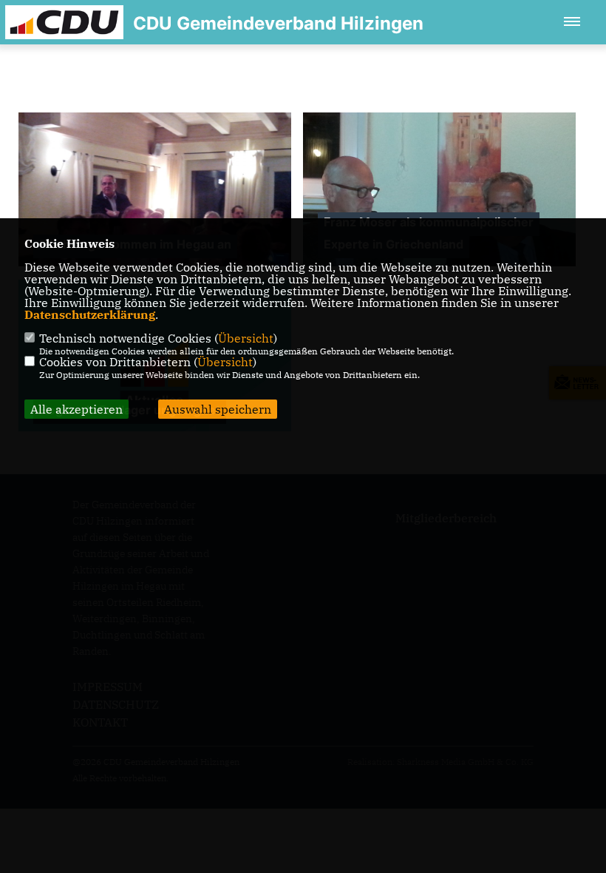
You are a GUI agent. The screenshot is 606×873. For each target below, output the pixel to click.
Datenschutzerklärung (89, 314)
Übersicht (245, 338)
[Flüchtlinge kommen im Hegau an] (154, 214)
